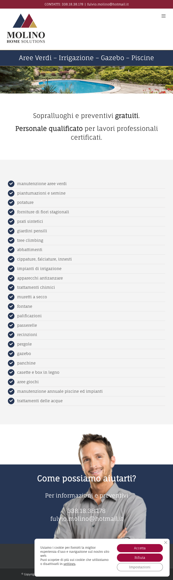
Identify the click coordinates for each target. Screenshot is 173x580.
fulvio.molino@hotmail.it (108, 4)
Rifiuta (139, 557)
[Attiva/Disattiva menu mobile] (164, 16)
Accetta (140, 548)
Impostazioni (139, 567)
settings (69, 564)
